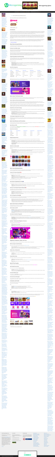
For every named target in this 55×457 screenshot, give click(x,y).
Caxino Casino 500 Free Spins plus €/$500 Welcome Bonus (16, 326)
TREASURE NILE (45, 439)
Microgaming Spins (45, 5)
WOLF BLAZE (45, 443)
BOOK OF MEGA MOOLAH (36, 446)
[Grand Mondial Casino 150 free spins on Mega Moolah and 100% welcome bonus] (3, 107)
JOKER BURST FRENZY (35, 445)
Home (12, 15)
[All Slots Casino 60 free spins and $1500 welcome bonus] (3, 63)
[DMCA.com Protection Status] (6, 453)
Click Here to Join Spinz (13, 42)
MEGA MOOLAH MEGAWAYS (36, 444)
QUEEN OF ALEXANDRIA (46, 435)
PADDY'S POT (45, 444)
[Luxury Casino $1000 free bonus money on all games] (3, 148)
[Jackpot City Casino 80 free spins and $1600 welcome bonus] (49, 40)
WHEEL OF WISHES (35, 435)
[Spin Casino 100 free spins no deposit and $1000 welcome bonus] (49, 16)
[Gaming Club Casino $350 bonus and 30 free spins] (3, 48)
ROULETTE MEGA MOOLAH (36, 443)
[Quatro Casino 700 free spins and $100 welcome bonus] (3, 122)
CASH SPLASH (45, 440)
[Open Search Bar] (40, 12)
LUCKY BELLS (45, 437)
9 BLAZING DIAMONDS (35, 442)
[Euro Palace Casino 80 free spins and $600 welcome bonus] (49, 110)
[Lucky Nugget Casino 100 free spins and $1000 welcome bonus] (49, 28)
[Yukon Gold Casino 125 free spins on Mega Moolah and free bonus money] (3, 118)
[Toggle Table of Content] (16, 27)
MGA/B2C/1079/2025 (26, 245)
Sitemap (3, 446)
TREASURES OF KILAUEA (46, 445)
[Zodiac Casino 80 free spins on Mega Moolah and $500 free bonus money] (3, 16)
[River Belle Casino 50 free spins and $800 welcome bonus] (3, 82)
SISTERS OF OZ (45, 433)
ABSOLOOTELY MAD (35, 436)
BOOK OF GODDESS (46, 446)
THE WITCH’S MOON (46, 436)
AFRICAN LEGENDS (35, 439)
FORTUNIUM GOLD (35, 440)
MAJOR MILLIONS (46, 438)
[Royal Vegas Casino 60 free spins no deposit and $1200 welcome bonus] (3, 95)
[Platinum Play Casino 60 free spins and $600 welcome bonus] (49, 100)
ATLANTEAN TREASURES (36, 437)
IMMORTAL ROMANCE (35, 438)
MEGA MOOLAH (35, 433)
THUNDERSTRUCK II (46, 442)
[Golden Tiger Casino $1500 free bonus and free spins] (3, 160)
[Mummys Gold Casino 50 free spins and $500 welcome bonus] (49, 72)
